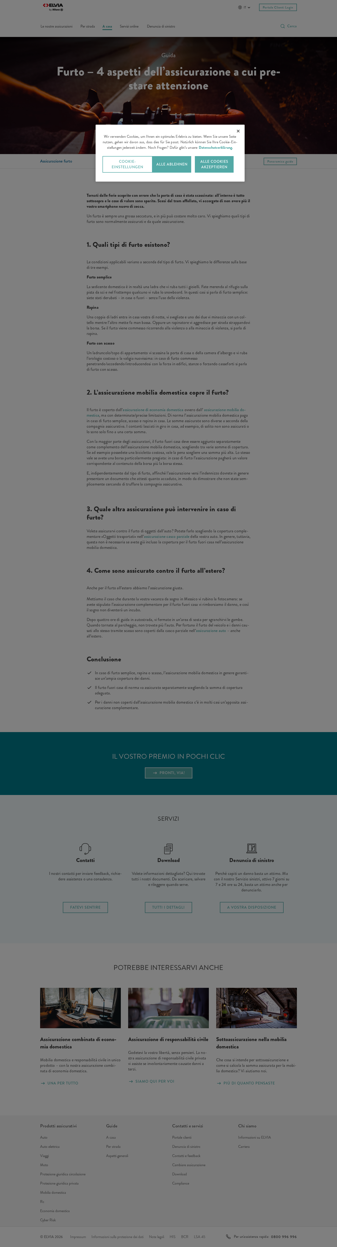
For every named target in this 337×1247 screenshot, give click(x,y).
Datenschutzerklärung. (216, 147)
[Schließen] (238, 131)
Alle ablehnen (172, 164)
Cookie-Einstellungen (127, 164)
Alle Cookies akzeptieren (214, 164)
